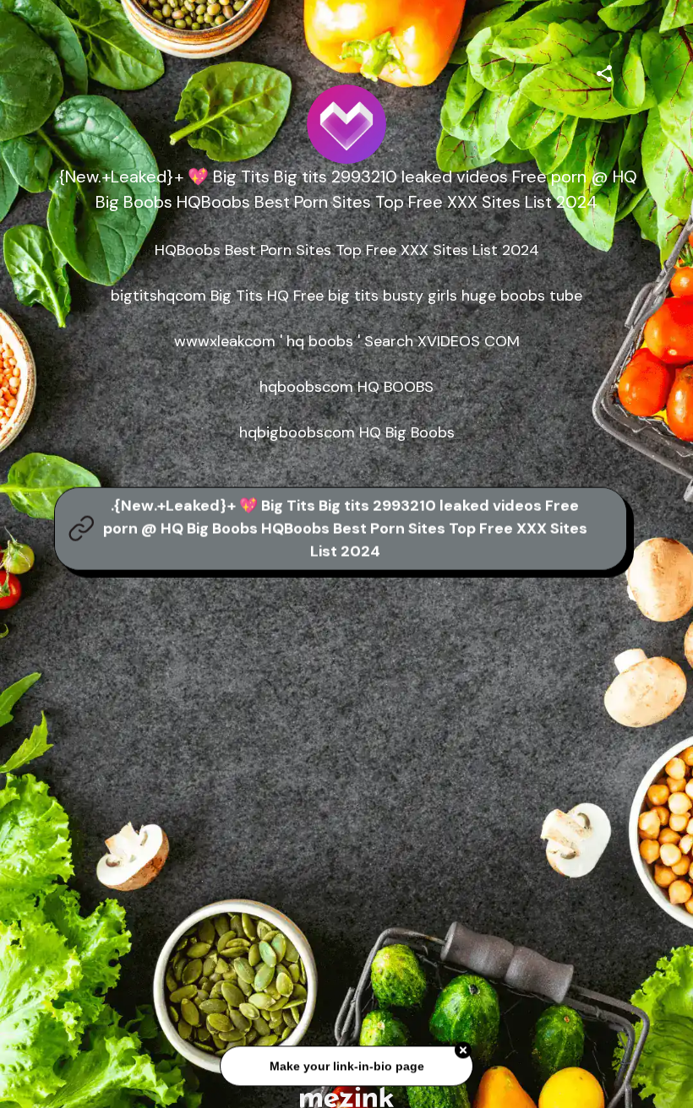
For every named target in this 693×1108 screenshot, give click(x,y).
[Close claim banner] (463, 1049)
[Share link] (604, 70)
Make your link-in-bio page (346, 1066)
